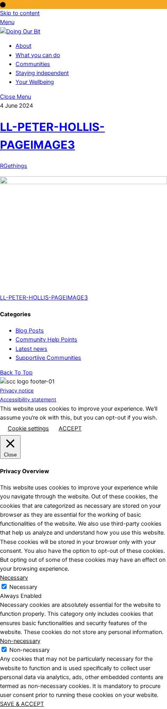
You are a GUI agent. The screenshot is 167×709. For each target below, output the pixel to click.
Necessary (23, 587)
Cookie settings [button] (28, 428)
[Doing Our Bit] (20, 31)
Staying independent (42, 73)
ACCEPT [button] (70, 428)
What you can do (38, 55)
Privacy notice (17, 390)
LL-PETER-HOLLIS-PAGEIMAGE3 (44, 297)
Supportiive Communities (48, 357)
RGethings (13, 165)
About (23, 45)
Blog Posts (30, 330)
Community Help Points (46, 339)
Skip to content (20, 13)
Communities (33, 64)
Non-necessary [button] (20, 641)
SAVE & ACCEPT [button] (22, 703)
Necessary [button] (14, 577)
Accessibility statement (28, 399)
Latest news (31, 348)
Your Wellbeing (35, 81)
